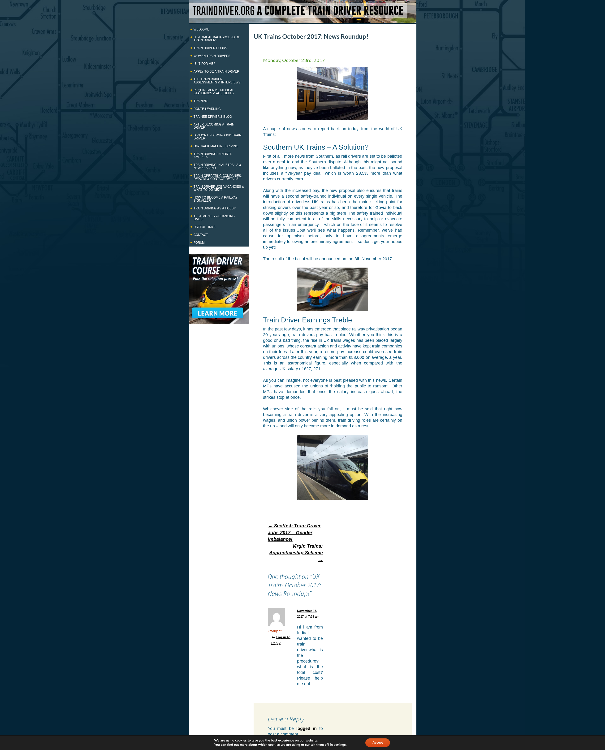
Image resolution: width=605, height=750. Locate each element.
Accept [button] (377, 742)
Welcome (201, 29)
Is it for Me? (204, 63)
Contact (201, 235)
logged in (306, 728)
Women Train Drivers (212, 56)
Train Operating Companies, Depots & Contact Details (218, 177)
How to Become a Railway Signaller (216, 199)
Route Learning (207, 109)
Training (201, 101)
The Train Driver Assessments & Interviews (217, 81)
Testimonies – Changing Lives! (214, 217)
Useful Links (205, 227)
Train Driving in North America (213, 155)
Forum (199, 242)
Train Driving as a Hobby (215, 208)
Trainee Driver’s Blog (213, 116)
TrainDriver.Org (297, 10)
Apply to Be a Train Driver (216, 71)
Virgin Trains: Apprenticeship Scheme (296, 552)
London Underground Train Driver (217, 137)
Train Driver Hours (210, 48)
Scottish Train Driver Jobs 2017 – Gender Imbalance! (294, 532)
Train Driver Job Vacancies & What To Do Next (219, 188)
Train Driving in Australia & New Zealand (217, 166)
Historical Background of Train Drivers (217, 38)
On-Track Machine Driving (216, 146)
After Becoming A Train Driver (214, 126)
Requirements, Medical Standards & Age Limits (214, 91)
